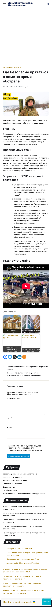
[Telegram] (10, 357)
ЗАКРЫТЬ (46, 602)
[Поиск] (48, 4)
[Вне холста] (4, 4)
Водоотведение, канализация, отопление (20, 474)
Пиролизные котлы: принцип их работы (23, 559)
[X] (15, 357)
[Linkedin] (19, 357)
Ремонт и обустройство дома (15, 480)
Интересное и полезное (12, 67)
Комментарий (14, 398)
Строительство (9, 487)
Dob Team (9, 87)
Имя (9, 418)
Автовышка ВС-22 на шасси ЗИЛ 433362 (23, 563)
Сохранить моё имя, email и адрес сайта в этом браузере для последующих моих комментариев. (25, 448)
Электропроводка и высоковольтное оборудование (24, 494)
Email (10, 427)
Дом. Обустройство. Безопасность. (20, 4)
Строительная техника (12, 484)
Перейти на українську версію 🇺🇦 (19, 602)
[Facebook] (5, 357)
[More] (24, 357)
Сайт (9, 437)
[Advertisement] (26, 35)
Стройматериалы (10, 490)
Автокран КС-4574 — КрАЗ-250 (19, 549)
